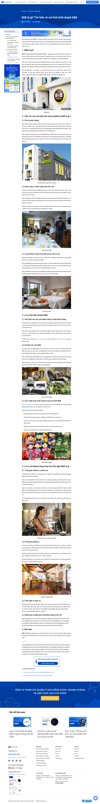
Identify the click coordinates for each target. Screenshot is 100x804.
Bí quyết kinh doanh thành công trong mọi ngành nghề (38, 675)
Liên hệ (57, 756)
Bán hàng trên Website (42, 749)
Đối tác (76, 749)
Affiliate (77, 756)
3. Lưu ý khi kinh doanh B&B (11, 49)
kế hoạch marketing (61, 339)
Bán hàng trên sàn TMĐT (43, 758)
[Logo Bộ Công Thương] (87, 801)
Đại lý (76, 753)
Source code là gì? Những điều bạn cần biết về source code (50, 734)
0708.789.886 (59, 783)
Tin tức (57, 753)
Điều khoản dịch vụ (41, 801)
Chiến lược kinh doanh (28, 404)
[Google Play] (19, 767)
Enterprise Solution (41, 765)
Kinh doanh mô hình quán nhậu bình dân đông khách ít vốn (39, 672)
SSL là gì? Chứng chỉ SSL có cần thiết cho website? (75, 734)
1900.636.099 (14, 754)
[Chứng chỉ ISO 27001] (14, 785)
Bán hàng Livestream (42, 753)
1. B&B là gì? (8, 34)
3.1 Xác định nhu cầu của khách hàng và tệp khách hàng (12, 53)
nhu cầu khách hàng (41, 339)
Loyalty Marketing (41, 763)
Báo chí (77, 751)
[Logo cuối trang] (13, 747)
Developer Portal (79, 758)
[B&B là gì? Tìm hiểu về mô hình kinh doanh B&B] (22, 722)
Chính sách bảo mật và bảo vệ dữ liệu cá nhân (21, 801)
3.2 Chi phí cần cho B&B (12, 57)
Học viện (57, 751)
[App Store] (11, 767)
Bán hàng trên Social (41, 751)
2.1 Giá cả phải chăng (11, 40)
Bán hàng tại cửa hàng (42, 756)
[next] (84, 2)
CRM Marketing (40, 760)
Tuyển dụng (58, 758)
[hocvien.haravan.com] (6, 2)
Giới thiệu (58, 749)
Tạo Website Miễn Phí (92, 2)
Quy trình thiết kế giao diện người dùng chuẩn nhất (21, 734)
